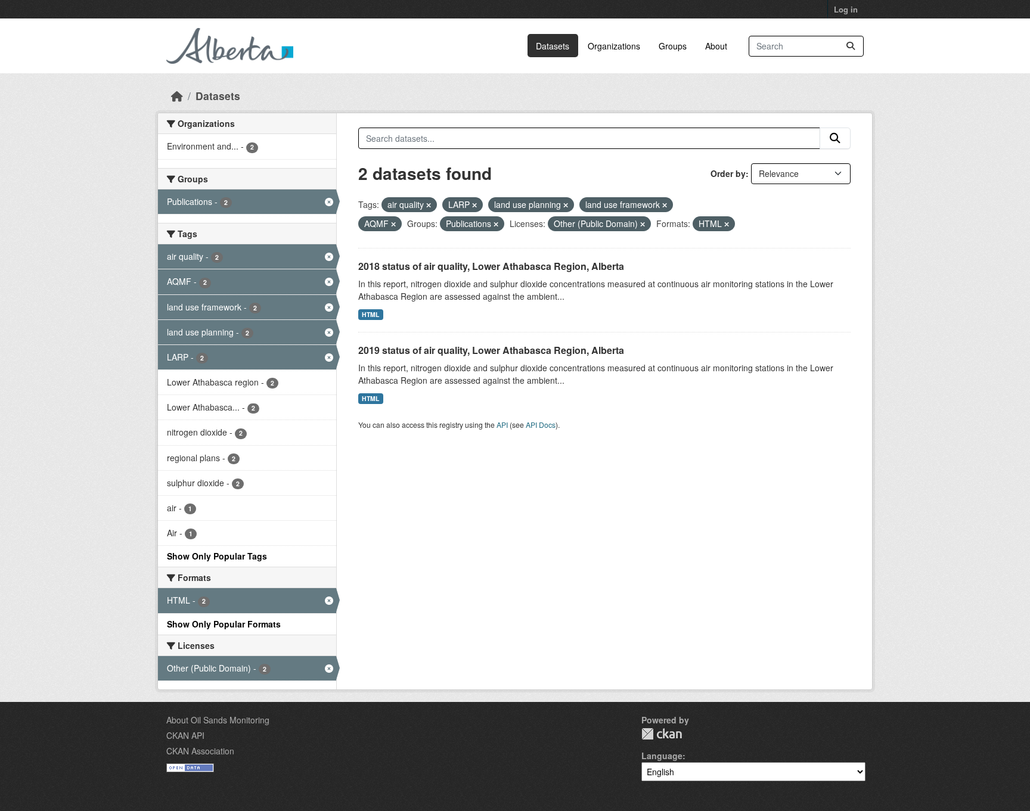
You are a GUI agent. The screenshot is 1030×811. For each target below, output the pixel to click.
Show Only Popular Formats (224, 624)
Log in (846, 9)
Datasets (552, 46)
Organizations (614, 46)
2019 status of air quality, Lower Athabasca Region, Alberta (491, 350)
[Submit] (851, 46)
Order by (728, 173)
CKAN (661, 734)
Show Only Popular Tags (217, 556)
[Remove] (428, 205)
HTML (370, 314)
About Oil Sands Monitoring (217, 720)
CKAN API (185, 735)
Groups (673, 46)
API (502, 425)
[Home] (177, 95)
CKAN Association (200, 751)
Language (661, 756)
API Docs (541, 425)
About (716, 46)
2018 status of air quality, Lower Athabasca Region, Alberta (491, 266)
